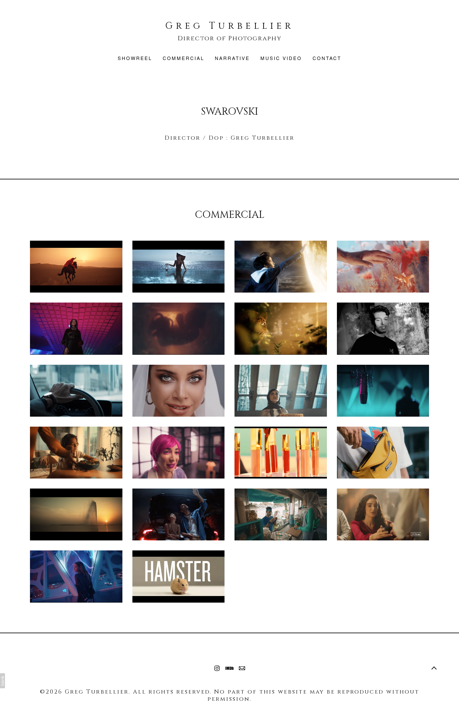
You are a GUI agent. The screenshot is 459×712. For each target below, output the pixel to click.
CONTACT (327, 58)
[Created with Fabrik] (2, 680)
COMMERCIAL (183, 58)
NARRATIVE (232, 58)
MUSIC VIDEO (281, 58)
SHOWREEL (135, 58)
